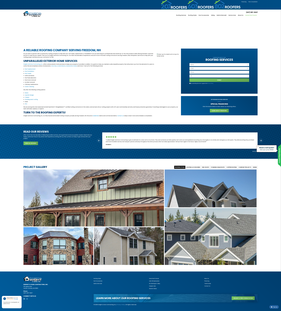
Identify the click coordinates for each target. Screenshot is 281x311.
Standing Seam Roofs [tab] (218, 167)
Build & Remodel (221, 15)
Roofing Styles (192, 15)
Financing (243, 1)
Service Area (232, 15)
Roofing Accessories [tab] (193, 167)
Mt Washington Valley (154, 283)
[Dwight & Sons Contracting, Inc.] (62, 14)
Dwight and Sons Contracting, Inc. (33, 64)
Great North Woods (154, 278)
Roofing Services (181, 15)
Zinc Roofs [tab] (205, 167)
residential (96, 116)
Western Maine (153, 288)
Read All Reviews (30, 143)
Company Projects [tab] (245, 167)
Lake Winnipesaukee (154, 281)
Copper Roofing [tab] (231, 167)
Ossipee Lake (152, 286)
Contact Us (207, 286)
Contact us (120, 116)
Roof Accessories (204, 15)
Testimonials (207, 283)
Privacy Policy (210, 83)
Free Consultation (253, 1)
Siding (213, 15)
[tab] (254, 151)
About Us (240, 15)
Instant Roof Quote (251, 15)
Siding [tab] (255, 167)
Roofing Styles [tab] (180, 167)
